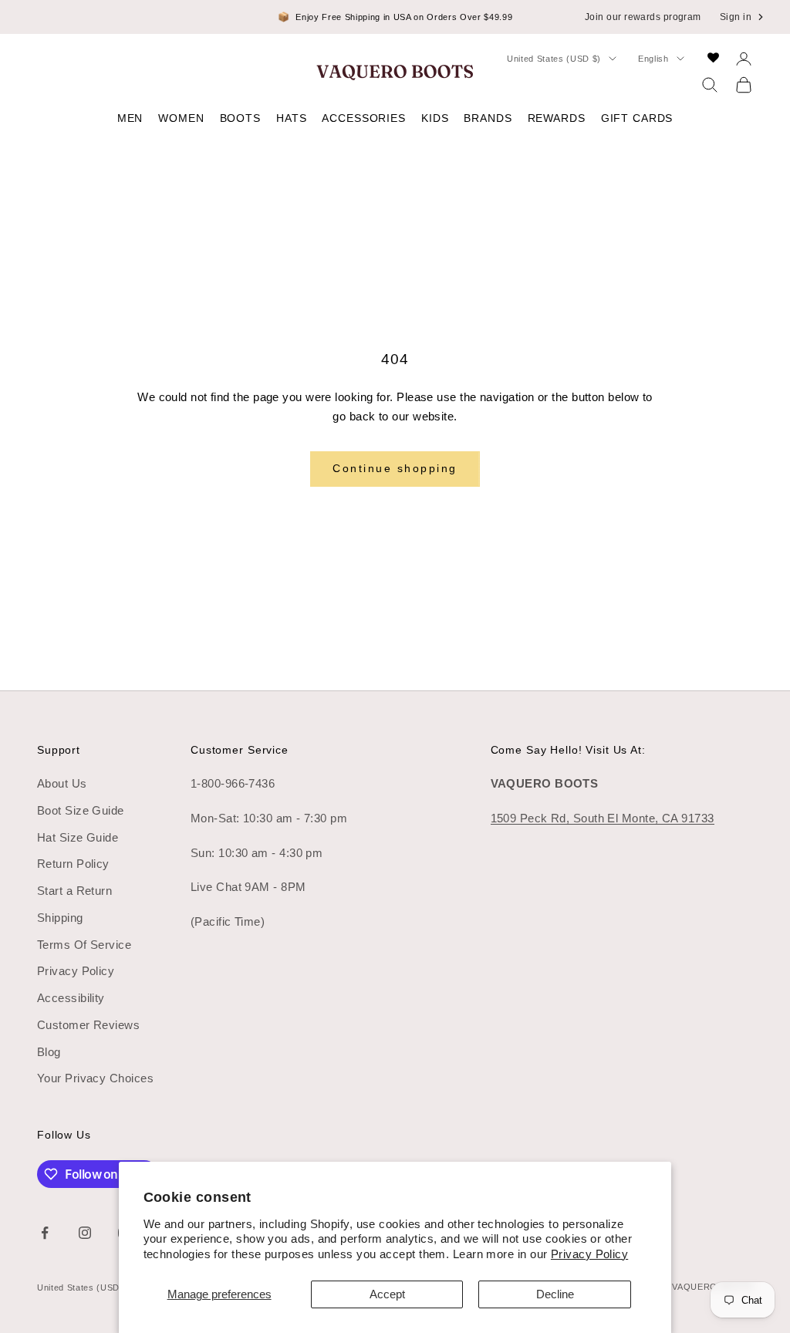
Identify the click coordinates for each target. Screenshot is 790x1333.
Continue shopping (395, 468)
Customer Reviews (88, 1024)
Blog (49, 1051)
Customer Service (240, 750)
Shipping (60, 917)
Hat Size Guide (77, 837)
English (653, 58)
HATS (291, 118)
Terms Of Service (84, 944)
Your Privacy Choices (95, 1078)
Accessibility (71, 997)
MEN (130, 118)
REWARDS (557, 118)
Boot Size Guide (80, 810)
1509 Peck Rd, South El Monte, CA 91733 (602, 818)
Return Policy (73, 863)
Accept (387, 1294)
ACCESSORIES (364, 118)
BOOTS (240, 118)
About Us (62, 783)
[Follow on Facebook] (44, 1232)
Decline (555, 1294)
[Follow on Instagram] (85, 1232)
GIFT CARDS (637, 118)
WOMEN (181, 118)
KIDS (434, 118)
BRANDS (487, 118)
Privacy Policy (589, 1253)
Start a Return (74, 890)
